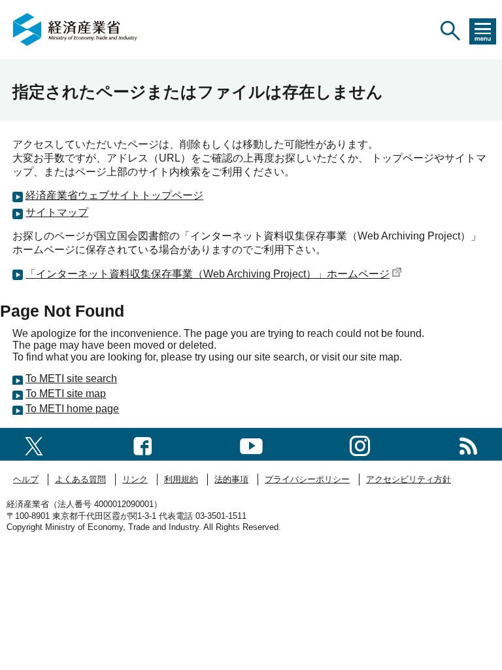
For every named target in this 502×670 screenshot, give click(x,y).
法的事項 (231, 479)
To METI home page (72, 408)
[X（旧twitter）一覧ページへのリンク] (34, 444)
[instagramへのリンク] (359, 444)
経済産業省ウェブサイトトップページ (114, 195)
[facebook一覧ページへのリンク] (142, 444)
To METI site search (71, 378)
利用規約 (181, 479)
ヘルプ (26, 479)
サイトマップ (56, 212)
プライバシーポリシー (307, 479)
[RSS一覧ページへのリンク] (468, 444)
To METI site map (65, 393)
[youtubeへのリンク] (251, 444)
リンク (135, 479)
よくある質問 (80, 479)
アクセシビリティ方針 (408, 479)
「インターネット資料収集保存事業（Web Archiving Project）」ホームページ (207, 273)
